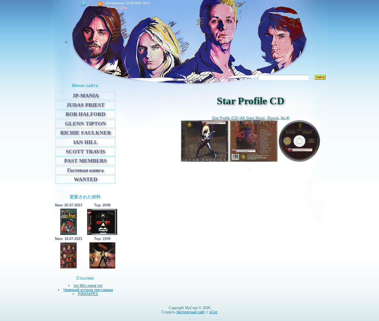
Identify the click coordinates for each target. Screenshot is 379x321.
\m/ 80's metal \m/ (88, 286)
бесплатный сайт (190, 312)
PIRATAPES (88, 294)
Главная (83, 3)
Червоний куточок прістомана (88, 290)
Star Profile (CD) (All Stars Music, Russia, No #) (250, 118)
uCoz (213, 312)
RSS (100, 3)
